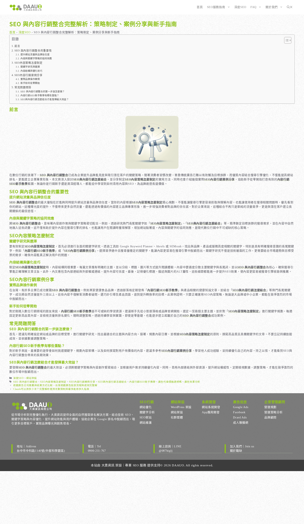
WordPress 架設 (181, 407)
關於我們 (272, 7)
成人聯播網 (240, 422)
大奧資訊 (108, 465)
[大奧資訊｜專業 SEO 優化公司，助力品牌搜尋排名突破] (25, 7)
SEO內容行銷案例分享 (28, 75)
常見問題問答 (22, 87)
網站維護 (146, 422)
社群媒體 (177, 417)
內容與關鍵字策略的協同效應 (36, 58)
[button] (290, 7)
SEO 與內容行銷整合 (25, 381)
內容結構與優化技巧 (31, 71)
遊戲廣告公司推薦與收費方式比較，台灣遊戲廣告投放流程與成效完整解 (55, 385)
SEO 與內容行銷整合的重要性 (33, 50)
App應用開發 (210, 412)
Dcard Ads (240, 417)
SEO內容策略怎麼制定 (28, 62)
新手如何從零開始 (30, 83)
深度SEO (240, 7)
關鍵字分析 (147, 412)
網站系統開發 (211, 407)
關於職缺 (236, 450)
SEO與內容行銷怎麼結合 (112, 381)
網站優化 (146, 407)
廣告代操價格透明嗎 (170, 381)
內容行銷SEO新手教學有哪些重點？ (39, 95)
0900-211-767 (97, 450)
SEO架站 (146, 417)
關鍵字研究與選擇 (30, 67)
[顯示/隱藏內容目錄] (285, 40)
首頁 (200, 7)
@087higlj (165, 450)
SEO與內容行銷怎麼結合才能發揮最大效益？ (44, 99)
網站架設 (31, 378)
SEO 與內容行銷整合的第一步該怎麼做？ (42, 91)
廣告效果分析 (192, 381)
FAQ (253, 7)
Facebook (239, 412)
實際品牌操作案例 (30, 79)
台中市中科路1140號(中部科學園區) (41, 450)
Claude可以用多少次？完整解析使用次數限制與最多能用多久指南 (51, 389)
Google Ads (240, 407)
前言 (17, 46)
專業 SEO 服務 (135, 465)
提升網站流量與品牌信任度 (34, 54)
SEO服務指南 (216, 7)
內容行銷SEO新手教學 (142, 381)
